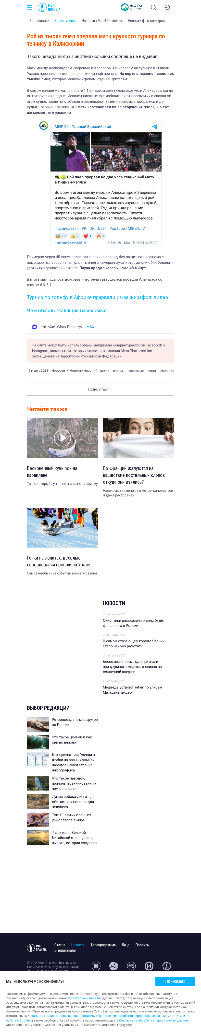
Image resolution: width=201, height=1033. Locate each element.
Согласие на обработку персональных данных (153, 1020)
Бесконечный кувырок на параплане (52, 471)
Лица (125, 945)
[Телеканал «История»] (149, 968)
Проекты (142, 945)
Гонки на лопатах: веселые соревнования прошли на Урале (58, 561)
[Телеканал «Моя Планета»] (49, 7)
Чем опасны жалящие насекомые (67, 310)
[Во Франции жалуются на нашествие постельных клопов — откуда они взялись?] (138, 438)
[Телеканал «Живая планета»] (113, 968)
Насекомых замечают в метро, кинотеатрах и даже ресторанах (138, 493)
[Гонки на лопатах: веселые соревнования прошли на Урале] (62, 528)
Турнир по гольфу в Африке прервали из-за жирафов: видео (97, 297)
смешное (167, 370)
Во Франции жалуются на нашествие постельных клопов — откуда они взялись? (136, 475)
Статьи (59, 945)
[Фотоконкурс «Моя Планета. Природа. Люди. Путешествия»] (132, 7)
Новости (114, 603)
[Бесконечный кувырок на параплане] (62, 438)
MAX (90, 327)
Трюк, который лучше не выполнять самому (62, 484)
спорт (152, 370)
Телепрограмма (103, 945)
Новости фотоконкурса (146, 20)
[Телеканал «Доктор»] (131, 968)
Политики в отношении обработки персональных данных (124, 1016)
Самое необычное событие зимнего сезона (62, 573)
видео (104, 370)
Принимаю (175, 981)
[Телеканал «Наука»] (96, 968)
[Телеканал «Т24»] (166, 968)
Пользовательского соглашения (54, 1016)
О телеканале (65, 950)
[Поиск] (153, 7)
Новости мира (65, 20)
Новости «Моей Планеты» (102, 20)
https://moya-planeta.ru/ (84, 998)
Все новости (39, 20)
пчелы (118, 370)
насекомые (135, 370)
